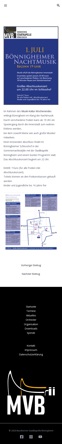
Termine (31, 311)
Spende (31, 332)
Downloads (31, 328)
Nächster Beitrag (31, 273)
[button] (58, 5)
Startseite (31, 306)
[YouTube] (40, 437)
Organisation (31, 324)
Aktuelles (31, 315)
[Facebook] (22, 437)
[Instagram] (31, 437)
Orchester (31, 319)
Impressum (31, 350)
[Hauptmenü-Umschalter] (5, 5)
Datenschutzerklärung (31, 354)
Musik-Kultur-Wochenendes (36, 111)
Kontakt (31, 345)
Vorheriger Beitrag (31, 265)
